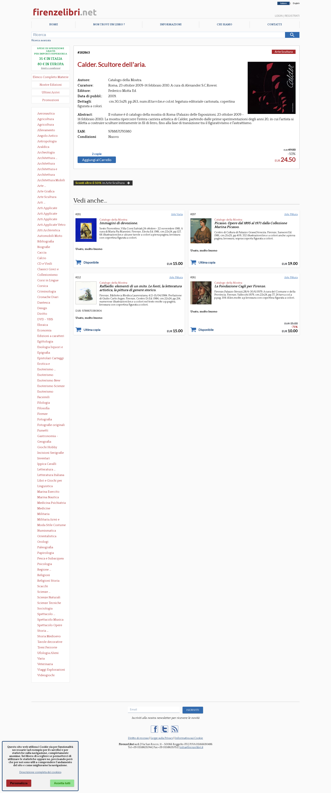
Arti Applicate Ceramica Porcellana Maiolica (51, 208)
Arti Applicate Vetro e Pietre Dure (51, 225)
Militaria (43, 514)
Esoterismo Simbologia (45, 392)
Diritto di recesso (138, 738)
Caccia (41, 252)
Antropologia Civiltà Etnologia (49, 142)
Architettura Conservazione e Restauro (48, 164)
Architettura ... (47, 158)
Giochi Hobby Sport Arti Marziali (50, 447)
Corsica (42, 286)
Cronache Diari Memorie (47, 297)
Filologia (43, 402)
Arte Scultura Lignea (46, 197)
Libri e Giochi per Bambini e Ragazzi (50, 481)
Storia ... (42, 630)
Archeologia (46, 152)
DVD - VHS (45, 319)
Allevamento (46, 130)
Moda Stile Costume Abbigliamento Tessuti (51, 525)
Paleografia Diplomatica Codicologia (46, 548)
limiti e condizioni (50, 68)
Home (53, 24)
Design (42, 308)
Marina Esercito (48, 491)
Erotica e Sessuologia (45, 364)
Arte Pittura (291, 214)
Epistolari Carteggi (50, 358)
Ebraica (42, 325)
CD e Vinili (44, 263)
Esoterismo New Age (48, 381)
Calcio (41, 258)
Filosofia (43, 408)
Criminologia (46, 291)
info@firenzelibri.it (191, 747)
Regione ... (44, 569)
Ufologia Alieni (48, 653)
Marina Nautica (48, 497)
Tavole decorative (49, 642)
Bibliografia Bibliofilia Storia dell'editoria (49, 242)
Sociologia (44, 608)
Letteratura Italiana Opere (50, 475)
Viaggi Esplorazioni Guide (51, 670)
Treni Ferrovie (47, 647)
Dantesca (43, 302)
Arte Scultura (284, 51)
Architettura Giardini (46, 175)
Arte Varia (177, 214)
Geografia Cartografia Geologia (45, 442)
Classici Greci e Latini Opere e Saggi (51, 270)
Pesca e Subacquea (50, 558)
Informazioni (171, 24)
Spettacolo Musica (50, 619)
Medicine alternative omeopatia (44, 509)
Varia (41, 658)
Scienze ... (43, 592)
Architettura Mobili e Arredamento (51, 181)
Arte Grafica (45, 191)
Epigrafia (43, 352)
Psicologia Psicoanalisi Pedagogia (45, 564)
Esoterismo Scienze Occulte (51, 386)
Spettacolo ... (46, 614)
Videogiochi (46, 675)
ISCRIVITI (192, 710)
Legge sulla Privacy (162, 738)
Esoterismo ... (46, 369)
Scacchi (42, 586)
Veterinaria (45, 664)
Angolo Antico (47, 136)
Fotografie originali (51, 425)
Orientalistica (46, 536)
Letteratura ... (46, 469)
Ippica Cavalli (46, 464)
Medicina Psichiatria (51, 503)
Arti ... (41, 202)
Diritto (42, 313)
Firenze (42, 414)
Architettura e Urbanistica (47, 169)
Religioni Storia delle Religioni (48, 581)
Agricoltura (45, 119)
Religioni (43, 575)
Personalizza (18, 783)
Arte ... (41, 186)
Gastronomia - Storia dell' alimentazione (47, 436)
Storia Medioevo (49, 636)
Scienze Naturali (48, 597)
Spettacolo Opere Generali (49, 625)
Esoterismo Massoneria (45, 375)
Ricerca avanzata (41, 40)
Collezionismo (47, 275)
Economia (44, 330)
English (296, 3)
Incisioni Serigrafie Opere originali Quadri (50, 453)
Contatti (274, 24)
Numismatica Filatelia (46, 531)
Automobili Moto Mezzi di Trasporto (50, 236)
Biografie (43, 247)
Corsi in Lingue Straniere (47, 281)
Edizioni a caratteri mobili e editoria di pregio (51, 336)
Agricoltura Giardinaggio (46, 125)
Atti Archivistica (48, 230)
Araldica (43, 147)
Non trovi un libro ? (109, 24)
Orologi (42, 541)
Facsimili (43, 397)
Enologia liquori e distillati (50, 347)
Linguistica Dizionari (45, 486)
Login (279, 15)
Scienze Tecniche (49, 603)
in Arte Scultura (100, 183)
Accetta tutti (62, 783)
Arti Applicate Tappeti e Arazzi (48, 219)
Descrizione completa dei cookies (40, 772)
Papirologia (45, 553)
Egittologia (45, 341)
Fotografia (44, 419)
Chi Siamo (224, 24)
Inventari (43, 458)
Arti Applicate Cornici (47, 214)
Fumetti (42, 430)
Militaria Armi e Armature (48, 520)
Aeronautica (46, 113)
